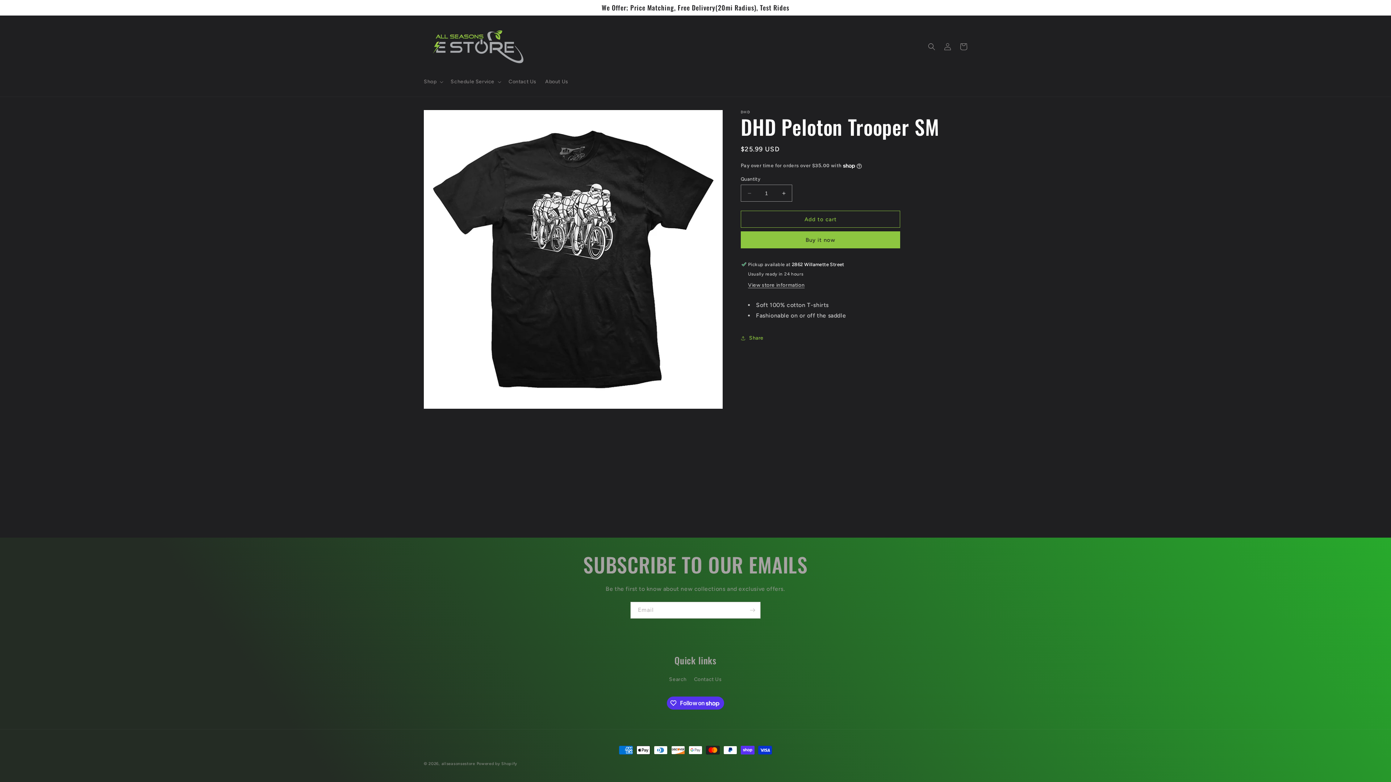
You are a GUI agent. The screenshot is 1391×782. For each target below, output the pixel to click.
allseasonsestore (458, 763)
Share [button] (756, 338)
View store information (776, 285)
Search (678, 679)
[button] (432, 81)
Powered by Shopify (497, 763)
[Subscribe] (752, 610)
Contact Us (708, 679)
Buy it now (820, 240)
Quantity (750, 179)
